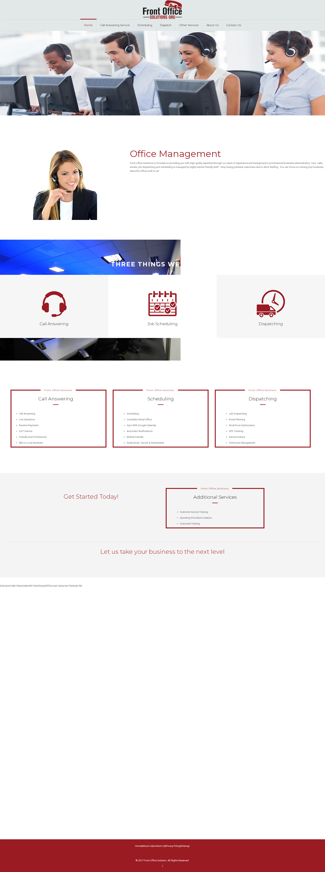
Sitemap (185, 846)
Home (138, 846)
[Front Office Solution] (162, 9)
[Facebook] (162, 866)
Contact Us (159, 846)
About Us (147, 846)
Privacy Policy (173, 846)
